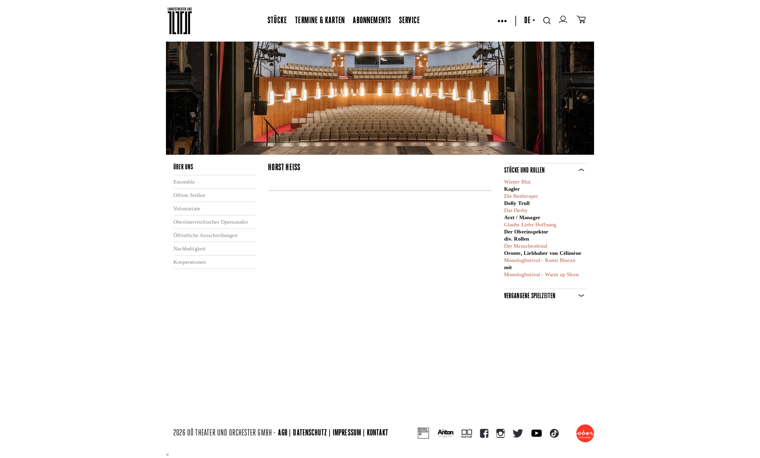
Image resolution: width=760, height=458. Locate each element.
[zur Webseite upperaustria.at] (585, 433)
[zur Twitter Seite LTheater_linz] (518, 433)
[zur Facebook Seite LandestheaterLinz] (484, 433)
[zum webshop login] (564, 21)
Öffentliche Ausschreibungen (205, 235)
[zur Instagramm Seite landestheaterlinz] (500, 433)
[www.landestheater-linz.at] (179, 21)
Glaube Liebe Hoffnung (530, 225)
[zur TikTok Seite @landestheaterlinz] (554, 433)
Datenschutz (310, 433)
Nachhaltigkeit (189, 249)
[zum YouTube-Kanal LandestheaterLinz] (536, 433)
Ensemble (184, 182)
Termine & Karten (320, 21)
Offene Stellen (189, 195)
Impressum (347, 433)
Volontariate (186, 208)
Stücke (277, 21)
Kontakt (377, 433)
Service (409, 21)
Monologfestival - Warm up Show (541, 274)
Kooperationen (189, 262)
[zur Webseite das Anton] (446, 433)
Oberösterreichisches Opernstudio (210, 222)
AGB (282, 433)
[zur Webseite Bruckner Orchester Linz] (423, 433)
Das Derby (516, 210)
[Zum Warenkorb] (581, 21)
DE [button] (527, 21)
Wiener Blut (517, 182)
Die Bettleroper (521, 196)
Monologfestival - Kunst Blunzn (539, 260)
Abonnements (372, 21)
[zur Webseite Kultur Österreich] (467, 433)
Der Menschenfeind (525, 246)
